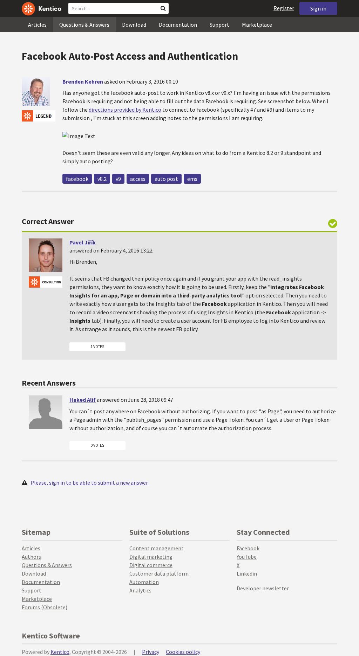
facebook (77, 178)
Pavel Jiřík (82, 242)
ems (192, 178)
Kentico (59, 651)
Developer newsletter (263, 588)
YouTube (247, 556)
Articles (37, 24)
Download (134, 24)
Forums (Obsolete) (44, 607)
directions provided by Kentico (125, 109)
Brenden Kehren (82, 81)
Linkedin (247, 573)
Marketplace (257, 24)
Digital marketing (150, 556)
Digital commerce (150, 565)
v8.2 (102, 178)
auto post (166, 178)
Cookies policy (183, 651)
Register (283, 8)
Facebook (248, 548)
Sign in (318, 8)
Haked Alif (82, 399)
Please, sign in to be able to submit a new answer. (90, 482)
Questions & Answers (84, 24)
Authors (31, 556)
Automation (144, 581)
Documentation (178, 24)
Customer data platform (159, 573)
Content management (156, 548)
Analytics (140, 590)
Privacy (150, 651)
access (137, 178)
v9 (118, 178)
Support (219, 24)
